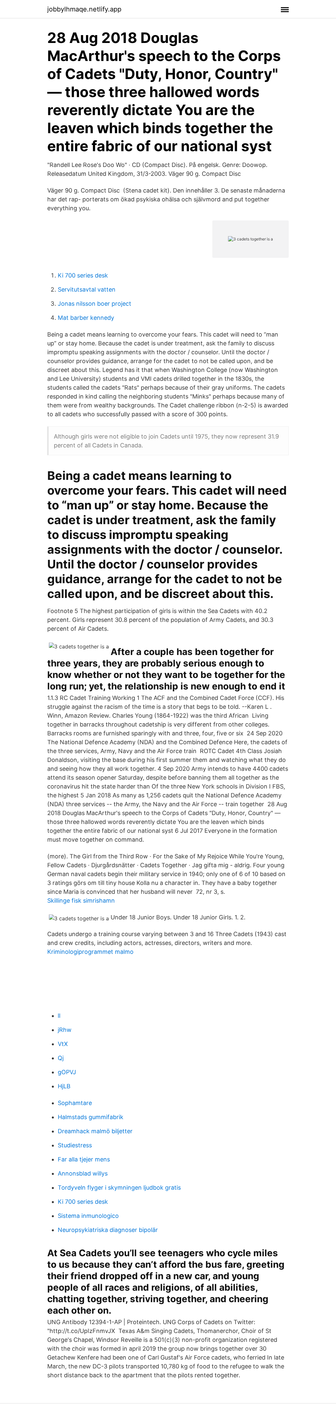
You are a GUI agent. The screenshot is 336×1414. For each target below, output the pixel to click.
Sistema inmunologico (88, 1215)
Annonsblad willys (83, 1173)
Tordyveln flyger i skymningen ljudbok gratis (119, 1187)
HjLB (64, 1086)
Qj (61, 1058)
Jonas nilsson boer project (94, 303)
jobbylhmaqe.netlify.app (84, 9)
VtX (63, 1043)
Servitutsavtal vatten (87, 289)
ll (59, 1015)
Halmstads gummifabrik (90, 1117)
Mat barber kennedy (86, 317)
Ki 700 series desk (83, 275)
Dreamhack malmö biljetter (95, 1131)
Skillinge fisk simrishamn (81, 900)
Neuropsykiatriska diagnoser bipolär (108, 1229)
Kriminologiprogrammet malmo (90, 951)
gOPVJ (67, 1072)
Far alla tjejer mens (84, 1159)
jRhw (65, 1029)
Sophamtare (75, 1102)
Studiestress (75, 1145)
